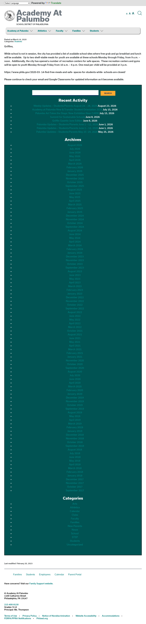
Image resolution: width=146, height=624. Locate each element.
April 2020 (75, 382)
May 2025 (74, 197)
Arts (74, 503)
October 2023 (75, 264)
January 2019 (74, 431)
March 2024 (75, 245)
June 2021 (75, 338)
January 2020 (74, 393)
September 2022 (75, 308)
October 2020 (75, 364)
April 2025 (75, 200)
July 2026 (75, 148)
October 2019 (75, 405)
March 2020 (75, 386)
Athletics (42, 31)
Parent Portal (74, 574)
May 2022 (74, 319)
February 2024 (75, 249)
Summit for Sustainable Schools (67, 117)
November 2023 (75, 260)
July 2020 (75, 375)
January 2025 (74, 212)
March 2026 (75, 163)
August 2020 (75, 371)
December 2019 (75, 397)
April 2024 (75, 241)
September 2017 (75, 490)
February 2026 (75, 167)
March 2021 (75, 349)
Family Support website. (41, 583)
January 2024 (74, 252)
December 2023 (75, 256)
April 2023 (75, 282)
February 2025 (75, 208)
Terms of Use (10, 616)
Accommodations (110, 616)
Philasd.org (42, 618)
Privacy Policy (30, 616)
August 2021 (75, 334)
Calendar (75, 511)
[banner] (73, 21)
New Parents (75, 526)
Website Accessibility (86, 616)
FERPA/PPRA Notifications (17, 618)
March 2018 (75, 468)
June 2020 (75, 379)
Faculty (59, 31)
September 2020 (75, 367)
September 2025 (75, 186)
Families (76, 31)
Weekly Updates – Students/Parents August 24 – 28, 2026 (65, 105)
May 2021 (74, 341)
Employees (44, 574)
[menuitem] (22, 31)
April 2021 (75, 345)
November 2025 (75, 178)
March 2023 (75, 286)
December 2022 (75, 297)
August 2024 (75, 230)
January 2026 (74, 171)
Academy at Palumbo (18, 31)
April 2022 (75, 323)
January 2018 (74, 475)
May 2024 (74, 238)
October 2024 (75, 223)
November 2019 (75, 401)
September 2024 (75, 226)
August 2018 (75, 449)
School (75, 533)
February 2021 (75, 353)
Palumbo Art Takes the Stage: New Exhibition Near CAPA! (67, 113)
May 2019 (74, 416)
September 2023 (75, 267)
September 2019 (75, 408)
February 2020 (75, 390)
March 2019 (75, 423)
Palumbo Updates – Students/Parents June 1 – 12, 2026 (67, 124)
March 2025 (75, 204)
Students (94, 31)
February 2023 (75, 290)
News (75, 529)
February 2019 (75, 427)
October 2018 (75, 442)
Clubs (75, 514)
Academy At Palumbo (39, 15)
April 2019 (75, 419)
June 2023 (75, 275)
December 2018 (75, 434)
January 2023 (74, 293)
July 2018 (75, 453)
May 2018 (74, 460)
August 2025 (75, 189)
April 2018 (75, 464)
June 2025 (75, 193)
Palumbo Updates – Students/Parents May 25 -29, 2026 (67, 131)
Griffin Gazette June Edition (67, 120)
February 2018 (75, 471)
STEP (75, 537)
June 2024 (75, 234)
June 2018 (75, 457)
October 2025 (75, 182)
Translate (56, 3)
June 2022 (75, 315)
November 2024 (75, 219)
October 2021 (75, 330)
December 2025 (75, 174)
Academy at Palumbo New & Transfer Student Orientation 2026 (67, 109)
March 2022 (75, 327)
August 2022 (75, 312)
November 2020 (75, 360)
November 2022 (75, 301)
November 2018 (75, 438)
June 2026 (75, 152)
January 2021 (74, 356)
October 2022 (75, 304)
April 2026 (75, 160)
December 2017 (75, 479)
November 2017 (75, 483)
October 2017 (74, 486)
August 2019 (75, 412)
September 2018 (75, 445)
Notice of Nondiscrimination (56, 616)
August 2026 (75, 145)
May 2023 (74, 278)
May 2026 (74, 156)
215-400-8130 (11, 604)
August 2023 (75, 271)
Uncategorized (75, 544)
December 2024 (75, 215)
